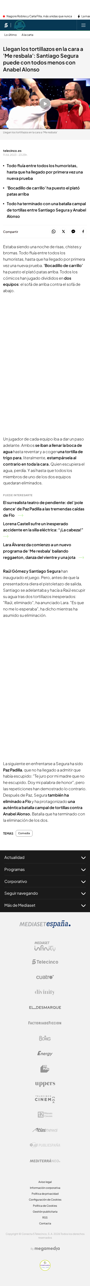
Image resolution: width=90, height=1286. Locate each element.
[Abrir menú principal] (83, 25)
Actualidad (14, 857)
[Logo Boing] (45, 1038)
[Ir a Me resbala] (20, 25)
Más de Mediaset (19, 905)
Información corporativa (45, 1187)
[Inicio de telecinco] (6, 25)
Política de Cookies (45, 1205)
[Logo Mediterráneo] (45, 1160)
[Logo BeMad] (45, 1068)
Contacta (45, 1223)
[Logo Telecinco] (45, 961)
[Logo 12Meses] (45, 1115)
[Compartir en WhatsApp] (53, 232)
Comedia (24, 833)
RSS (45, 1217)
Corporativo (15, 881)
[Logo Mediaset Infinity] (45, 946)
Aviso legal (45, 1182)
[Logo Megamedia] (47, 1248)
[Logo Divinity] (45, 992)
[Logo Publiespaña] (45, 1145)
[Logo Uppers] (45, 1084)
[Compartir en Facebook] (83, 232)
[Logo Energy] (45, 1053)
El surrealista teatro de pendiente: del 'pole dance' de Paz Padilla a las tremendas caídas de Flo (43, 509)
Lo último (10, 34)
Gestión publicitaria (45, 1211)
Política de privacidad (45, 1193)
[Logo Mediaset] (45, 926)
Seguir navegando (21, 893)
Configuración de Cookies (45, 1199)
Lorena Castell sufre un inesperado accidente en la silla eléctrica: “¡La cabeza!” (43, 526)
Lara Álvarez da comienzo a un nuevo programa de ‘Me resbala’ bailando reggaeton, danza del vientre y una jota (39, 551)
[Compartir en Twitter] (63, 232)
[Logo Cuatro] (45, 977)
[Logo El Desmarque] (45, 1007)
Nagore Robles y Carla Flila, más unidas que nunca (39, 16)
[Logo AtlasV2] (45, 1130)
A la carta (27, 34)
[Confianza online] (45, 1269)
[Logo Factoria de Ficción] (45, 1022)
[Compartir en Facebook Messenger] (73, 232)
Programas (14, 869)
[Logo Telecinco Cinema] (45, 1099)
